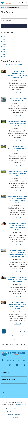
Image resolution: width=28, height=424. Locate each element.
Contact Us (5, 372)
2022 (4, 44)
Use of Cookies (14, 417)
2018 (4, 54)
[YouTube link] (17, 365)
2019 (4, 52)
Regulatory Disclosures (14, 414)
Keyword (3, 17)
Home (2, 7)
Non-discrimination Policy (14, 412)
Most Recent (9, 64)
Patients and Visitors (8, 379)
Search (14, 26)
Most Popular (18, 64)
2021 (4, 46)
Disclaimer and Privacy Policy (14, 409)
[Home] (7, 2)
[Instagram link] (23, 365)
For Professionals (7, 386)
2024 (4, 39)
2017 (4, 57)
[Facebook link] (4, 365)
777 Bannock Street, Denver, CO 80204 (15, 360)
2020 (4, 49)
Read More (17, 93)
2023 (4, 41)
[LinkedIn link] (10, 365)
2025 (4, 36)
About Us (5, 393)
